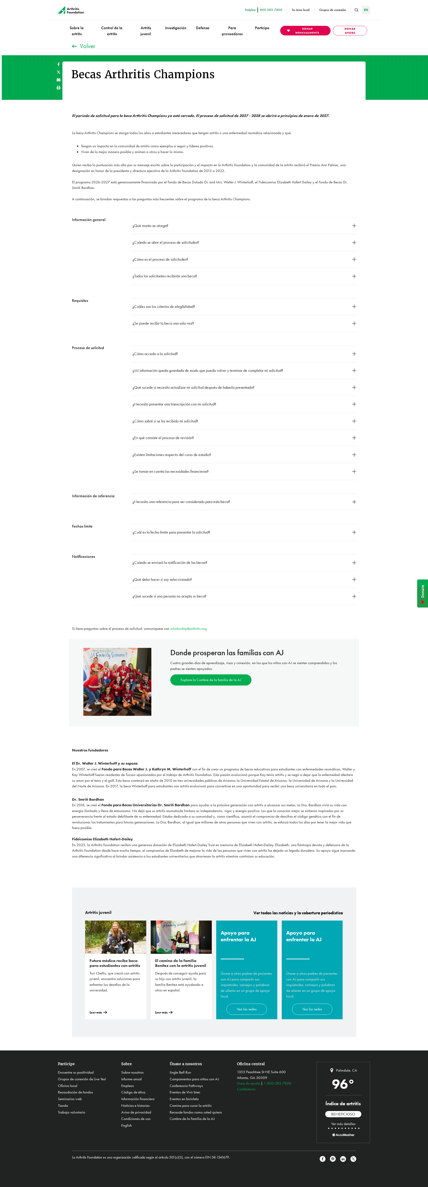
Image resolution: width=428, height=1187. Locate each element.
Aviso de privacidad (136, 1112)
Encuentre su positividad (76, 1072)
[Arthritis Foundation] (71, 10)
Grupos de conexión (332, 10)
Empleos (127, 1085)
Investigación (175, 27)
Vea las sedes (247, 1009)
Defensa (202, 27)
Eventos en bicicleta (184, 1098)
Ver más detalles (343, 1123)
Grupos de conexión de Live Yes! (82, 1078)
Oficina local (67, 1085)
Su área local (300, 10)
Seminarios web (70, 1098)
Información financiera (137, 1098)
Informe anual (131, 1078)
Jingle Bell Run (180, 1072)
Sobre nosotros (132, 1072)
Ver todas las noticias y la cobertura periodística (298, 913)
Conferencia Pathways (186, 1085)
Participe (262, 27)
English (126, 1125)
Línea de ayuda (248, 1083)
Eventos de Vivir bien (185, 1092)
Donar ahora (350, 31)
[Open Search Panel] (356, 10)
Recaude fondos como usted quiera (196, 1112)
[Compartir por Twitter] (58, 72)
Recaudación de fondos (75, 1092)
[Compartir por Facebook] (58, 64)
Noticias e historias (135, 1105)
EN (366, 10)
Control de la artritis (111, 30)
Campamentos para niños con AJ (194, 1078)
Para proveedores (232, 30)
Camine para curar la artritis (191, 1105)
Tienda (63, 1105)
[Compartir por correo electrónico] (58, 80)
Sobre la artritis (77, 30)
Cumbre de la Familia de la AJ (192, 1118)
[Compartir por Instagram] (333, 1159)
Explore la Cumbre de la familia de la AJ (211, 679)
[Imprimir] (58, 88)
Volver (87, 46)
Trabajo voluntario (71, 1112)
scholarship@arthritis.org (188, 628)
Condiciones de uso (135, 1118)
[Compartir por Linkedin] (343, 1159)
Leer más (96, 1012)
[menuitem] (77, 30)
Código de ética (133, 1092)
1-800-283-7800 (277, 1083)
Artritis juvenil (145, 30)
